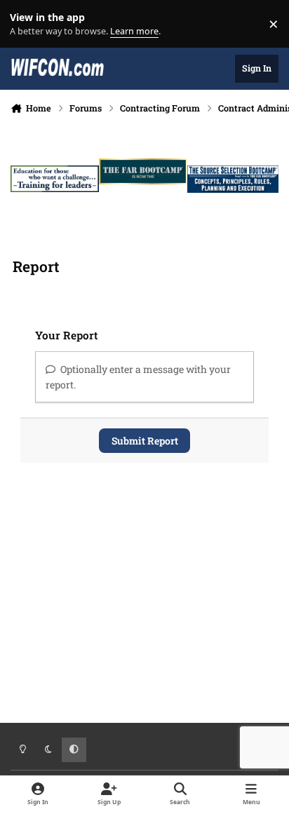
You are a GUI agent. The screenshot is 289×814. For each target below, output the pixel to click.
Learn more (27, 24)
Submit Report (145, 440)
